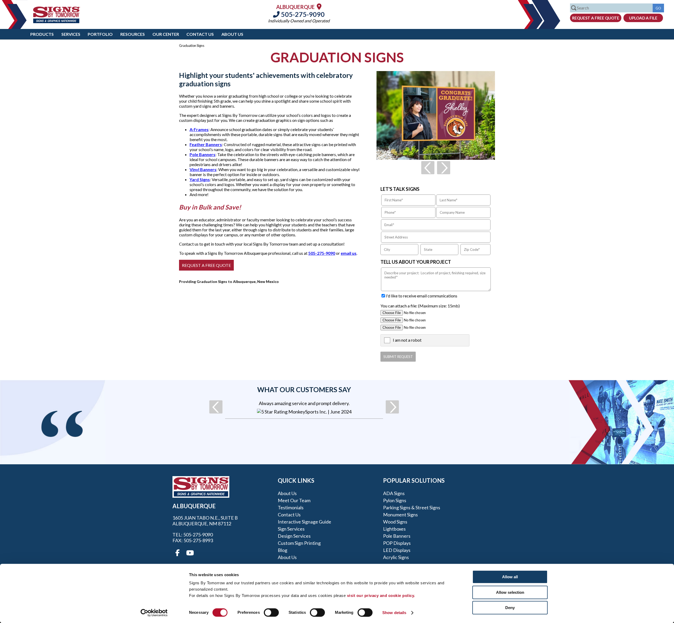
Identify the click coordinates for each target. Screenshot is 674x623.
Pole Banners (202, 154)
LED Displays (396, 550)
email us (348, 253)
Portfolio (100, 34)
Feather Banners (206, 144)
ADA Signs (394, 493)
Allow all (510, 577)
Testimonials (291, 507)
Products (42, 34)
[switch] (271, 612)
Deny (510, 607)
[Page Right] (443, 167)
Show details (394, 612)
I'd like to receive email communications (421, 295)
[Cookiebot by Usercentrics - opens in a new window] (154, 613)
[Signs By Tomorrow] (56, 21)
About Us (232, 34)
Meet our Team (294, 500)
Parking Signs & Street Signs (411, 507)
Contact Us (200, 34)
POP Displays (397, 543)
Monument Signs (400, 514)
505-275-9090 (302, 14)
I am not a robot (407, 339)
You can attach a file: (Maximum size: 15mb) (420, 305)
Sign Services (291, 529)
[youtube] (190, 553)
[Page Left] (427, 167)
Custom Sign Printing (299, 543)
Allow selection (510, 592)
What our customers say (304, 389)
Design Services (294, 536)
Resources (132, 34)
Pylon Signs (394, 500)
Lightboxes (394, 529)
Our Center (165, 34)
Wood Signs (395, 522)
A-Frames (199, 129)
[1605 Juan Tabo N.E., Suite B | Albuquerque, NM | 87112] (319, 6)
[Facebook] (177, 553)
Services (70, 34)
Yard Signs (200, 179)
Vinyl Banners (203, 169)
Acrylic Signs (396, 557)
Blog (282, 550)
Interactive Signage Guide (304, 522)
